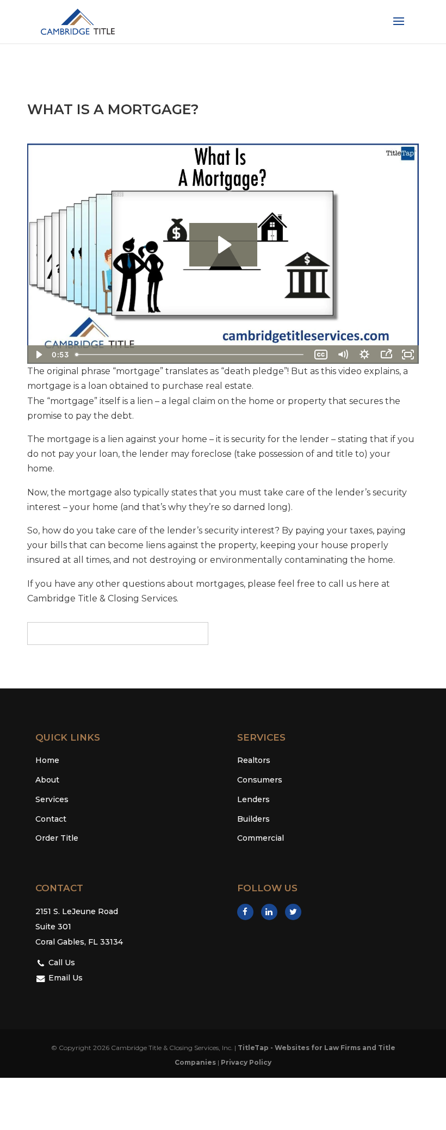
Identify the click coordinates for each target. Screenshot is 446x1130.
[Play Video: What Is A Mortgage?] (223, 244)
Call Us (60, 962)
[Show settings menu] (364, 354)
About (47, 780)
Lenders (253, 799)
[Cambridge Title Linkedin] (269, 912)
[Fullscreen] (408, 354)
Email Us (64, 978)
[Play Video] (38, 354)
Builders (253, 819)
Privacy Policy (246, 1062)
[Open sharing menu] (386, 354)
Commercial (260, 838)
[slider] (191, 354)
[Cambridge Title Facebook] (245, 912)
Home (47, 760)
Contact (50, 819)
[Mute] (343, 354)
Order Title (56, 838)
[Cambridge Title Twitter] (293, 912)
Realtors (253, 760)
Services (52, 799)
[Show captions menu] (321, 354)
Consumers (259, 780)
